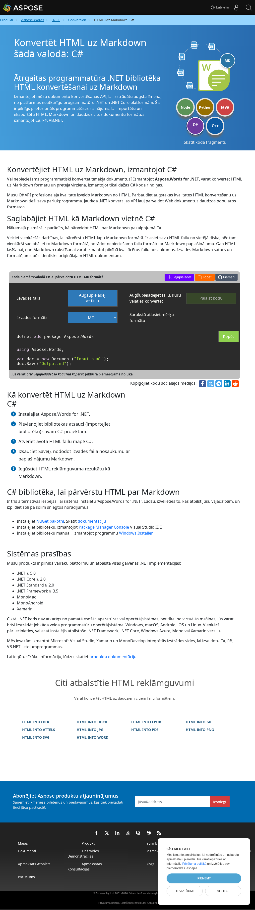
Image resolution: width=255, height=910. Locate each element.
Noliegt (223, 891)
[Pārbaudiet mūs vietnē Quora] (138, 833)
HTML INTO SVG (36, 737)
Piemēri (228, 277)
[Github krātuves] (149, 833)
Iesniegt (219, 801)
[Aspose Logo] (36, 7)
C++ (215, 126)
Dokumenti (27, 851)
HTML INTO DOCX (92, 722)
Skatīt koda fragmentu (205, 142)
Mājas (23, 843)
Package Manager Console (104, 527)
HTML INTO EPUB (146, 722)
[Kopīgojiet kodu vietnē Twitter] (210, 383)
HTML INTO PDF (145, 729)
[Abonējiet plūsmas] (159, 833)
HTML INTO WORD (92, 737)
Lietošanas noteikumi (133, 902)
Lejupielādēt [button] (181, 277)
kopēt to (78, 374)
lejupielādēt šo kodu (49, 374)
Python (205, 107)
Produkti (89, 843)
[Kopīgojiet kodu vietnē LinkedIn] (227, 383)
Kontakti (152, 902)
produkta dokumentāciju (112, 656)
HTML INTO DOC (36, 722)
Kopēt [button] (207, 277)
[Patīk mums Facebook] (96, 833)
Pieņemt (204, 878)
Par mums (26, 876)
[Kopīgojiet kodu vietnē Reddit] (235, 383)
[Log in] (236, 7)
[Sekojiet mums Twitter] (107, 833)
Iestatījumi (184, 891)
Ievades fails (28, 298)
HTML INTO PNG (200, 729)
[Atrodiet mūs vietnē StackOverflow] (128, 833)
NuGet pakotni (50, 521)
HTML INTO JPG (90, 729)
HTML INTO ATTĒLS (38, 729)
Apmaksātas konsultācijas (84, 866)
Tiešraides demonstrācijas (83, 854)
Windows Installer (136, 533)
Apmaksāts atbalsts (34, 864)
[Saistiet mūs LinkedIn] (117, 833)
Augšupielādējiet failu (93, 298)
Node (185, 107)
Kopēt (228, 336)
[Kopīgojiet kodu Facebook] (202, 383)
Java (225, 107)
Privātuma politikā (194, 863)
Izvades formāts (32, 317)
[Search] (249, 7)
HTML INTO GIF (199, 722)
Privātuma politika (109, 902)
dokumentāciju (92, 521)
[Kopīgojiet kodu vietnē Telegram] (218, 383)
